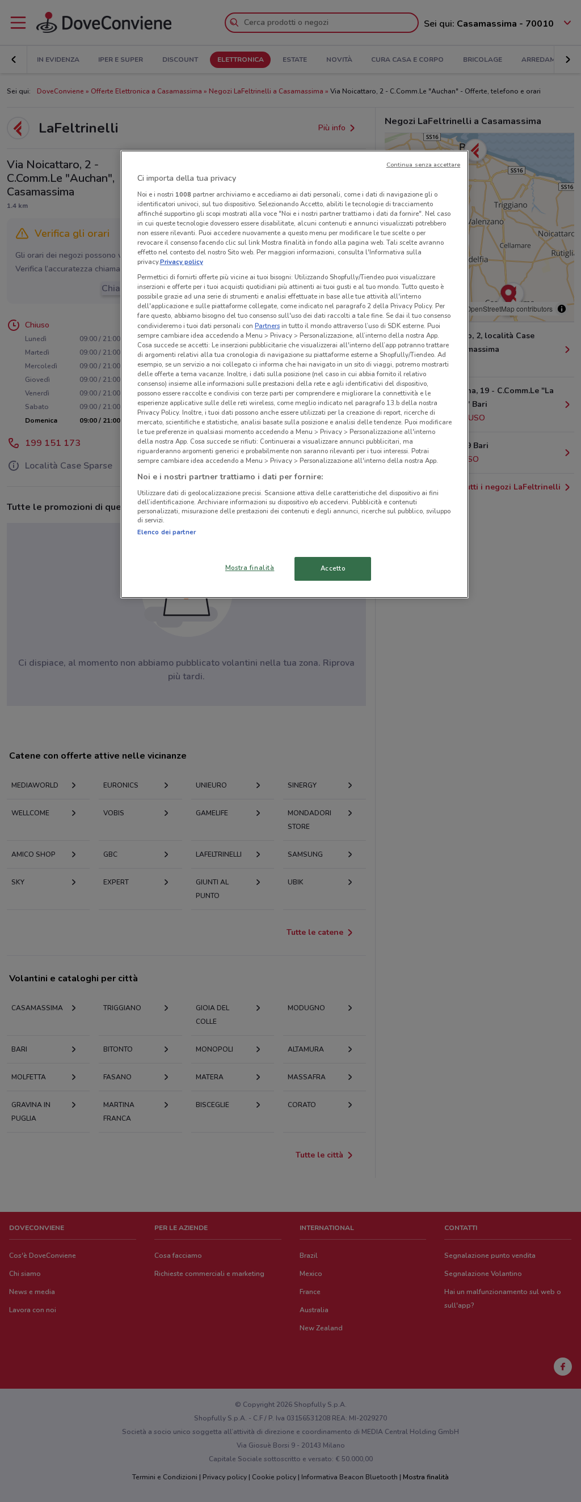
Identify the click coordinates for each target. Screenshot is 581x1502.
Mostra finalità (250, 567)
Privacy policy (181, 261)
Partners (267, 325)
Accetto (333, 568)
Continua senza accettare (423, 164)
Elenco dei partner (166, 532)
